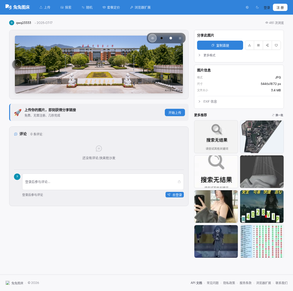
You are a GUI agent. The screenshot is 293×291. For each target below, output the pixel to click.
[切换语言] (247, 7)
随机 (89, 7)
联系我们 (282, 283)
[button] (239, 55)
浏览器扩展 (143, 7)
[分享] (267, 45)
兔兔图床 (21, 7)
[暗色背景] (161, 38)
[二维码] (258, 45)
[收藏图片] (276, 45)
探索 (68, 7)
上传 (47, 7)
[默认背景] (152, 38)
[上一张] (17, 64)
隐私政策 (229, 283)
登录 (267, 7)
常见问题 (213, 283)
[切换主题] (257, 7)
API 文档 (196, 283)
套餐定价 (113, 7)
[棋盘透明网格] (180, 38)
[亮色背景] (171, 38)
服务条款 (246, 283)
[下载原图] (249, 45)
